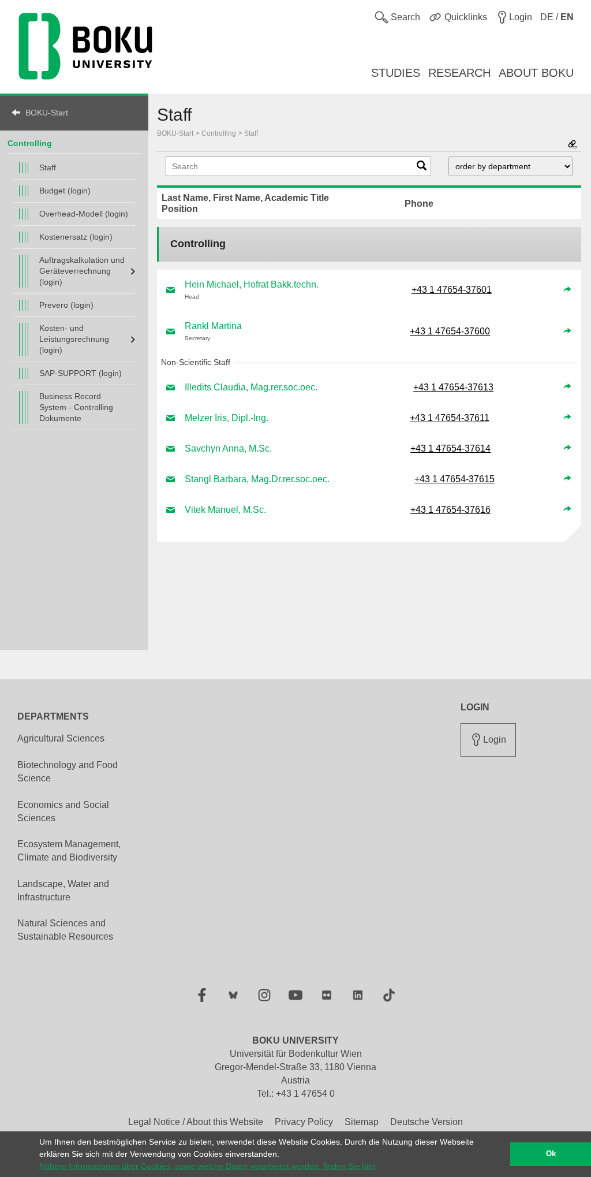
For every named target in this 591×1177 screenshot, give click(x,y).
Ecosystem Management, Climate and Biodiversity (69, 850)
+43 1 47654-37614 (450, 448)
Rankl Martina (213, 326)
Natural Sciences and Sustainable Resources (65, 929)
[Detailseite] (567, 289)
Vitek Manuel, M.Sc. (225, 510)
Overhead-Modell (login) (83, 213)
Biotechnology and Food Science (67, 771)
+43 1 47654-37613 (453, 387)
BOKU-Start (46, 112)
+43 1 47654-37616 (450, 510)
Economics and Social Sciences (63, 811)
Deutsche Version (426, 1122)
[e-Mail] (170, 289)
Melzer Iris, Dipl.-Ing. (226, 418)
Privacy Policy (304, 1122)
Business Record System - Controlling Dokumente (76, 407)
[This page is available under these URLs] (572, 145)
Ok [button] (551, 1154)
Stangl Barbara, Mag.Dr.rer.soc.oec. (257, 479)
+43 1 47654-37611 (449, 418)
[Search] (422, 168)
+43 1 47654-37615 (454, 479)
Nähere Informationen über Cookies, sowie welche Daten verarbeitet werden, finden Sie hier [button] (207, 1166)
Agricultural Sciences (60, 738)
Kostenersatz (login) (76, 236)
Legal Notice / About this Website (195, 1122)
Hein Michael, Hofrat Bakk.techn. (252, 284)
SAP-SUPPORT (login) (80, 373)
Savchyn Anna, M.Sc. (228, 448)
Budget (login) (65, 190)
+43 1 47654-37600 (450, 331)
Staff (47, 167)
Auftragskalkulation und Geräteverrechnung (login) (82, 270)
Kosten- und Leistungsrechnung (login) (74, 339)
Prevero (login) (66, 305)
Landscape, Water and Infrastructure (63, 890)
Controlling (30, 143)
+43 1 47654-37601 (452, 290)
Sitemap (362, 1122)
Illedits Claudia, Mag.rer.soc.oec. (251, 387)
